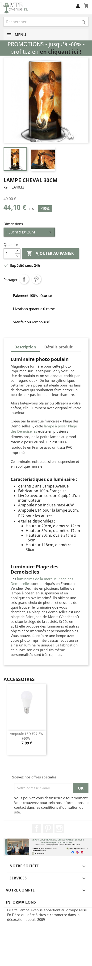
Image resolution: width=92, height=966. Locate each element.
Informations (21, 902)
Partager (24, 279)
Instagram (59, 828)
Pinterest (36, 279)
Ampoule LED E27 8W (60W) (26, 736)
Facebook (36, 828)
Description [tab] (25, 347)
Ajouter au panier (50, 253)
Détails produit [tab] (58, 347)
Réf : (7, 187)
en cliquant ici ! (61, 51)
